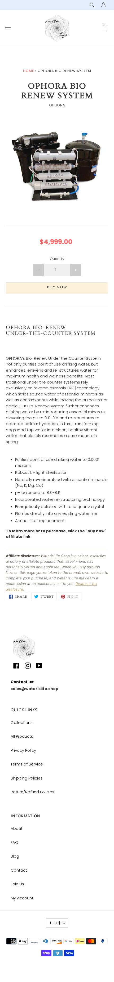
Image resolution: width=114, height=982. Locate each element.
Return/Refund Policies (32, 792)
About (17, 828)
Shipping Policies (27, 778)
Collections (22, 722)
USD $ (55, 923)
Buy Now (57, 287)
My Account (22, 898)
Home (28, 70)
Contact (19, 870)
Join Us (17, 884)
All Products (22, 736)
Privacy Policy (23, 750)
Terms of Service (27, 764)
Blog (15, 856)
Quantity (57, 258)
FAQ (14, 842)
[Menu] (6, 28)
